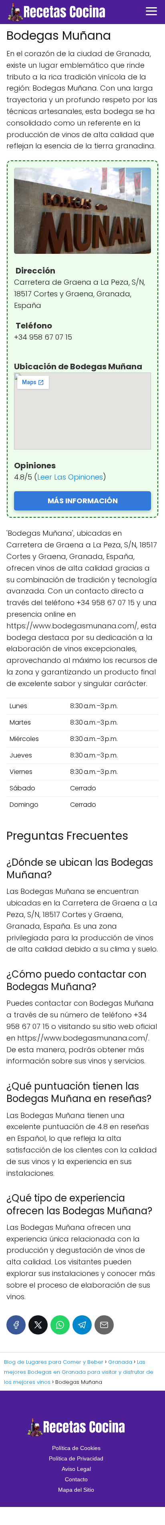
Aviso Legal (76, 1469)
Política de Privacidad (76, 1458)
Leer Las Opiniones (70, 477)
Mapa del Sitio (76, 1490)
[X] (38, 1325)
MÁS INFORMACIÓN (83, 501)
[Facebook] (16, 1325)
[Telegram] (82, 1325)
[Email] (104, 1325)
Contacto (76, 1479)
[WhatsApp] (60, 1325)
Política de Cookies (76, 1448)
